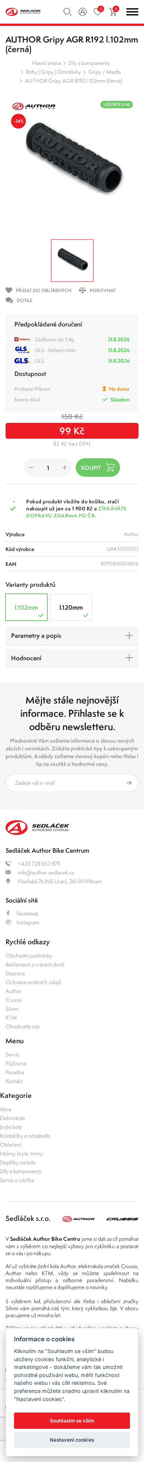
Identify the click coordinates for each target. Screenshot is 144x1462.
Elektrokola (12, 1118)
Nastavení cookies (72, 1440)
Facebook (27, 913)
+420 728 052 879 (38, 863)
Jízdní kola (11, 1126)
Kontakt (14, 1081)
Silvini (12, 1008)
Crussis (14, 999)
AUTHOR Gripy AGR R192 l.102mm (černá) (73, 80)
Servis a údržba (17, 1180)
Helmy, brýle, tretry (21, 1153)
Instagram (28, 922)
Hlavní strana (46, 62)
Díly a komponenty (89, 62)
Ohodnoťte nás (23, 1026)
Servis (12, 1054)
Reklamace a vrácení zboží (35, 964)
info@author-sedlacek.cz (45, 872)
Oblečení (10, 1144)
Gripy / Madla (104, 71)
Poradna (15, 1072)
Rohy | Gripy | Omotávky (53, 71)
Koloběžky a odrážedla (25, 1135)
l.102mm (26, 607)
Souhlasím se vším (72, 1421)
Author (13, 990)
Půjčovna (16, 1063)
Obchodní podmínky (29, 955)
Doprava (15, 973)
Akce (5, 1109)
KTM (11, 1017)
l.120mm (71, 607)
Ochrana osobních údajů (33, 982)
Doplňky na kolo (18, 1162)
